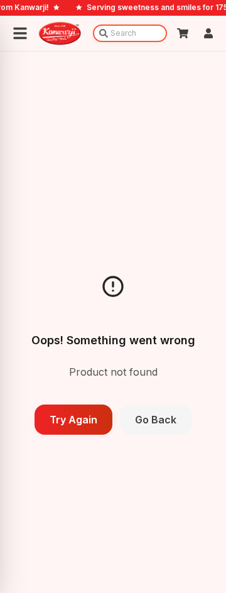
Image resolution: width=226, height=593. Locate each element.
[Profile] (208, 33)
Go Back (155, 419)
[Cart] (182, 33)
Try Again (73, 419)
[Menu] (20, 33)
